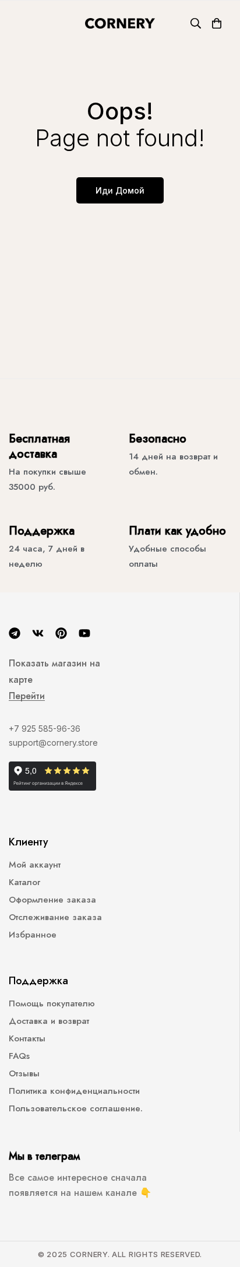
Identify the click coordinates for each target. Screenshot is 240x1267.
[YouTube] (84, 633)
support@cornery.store (53, 742)
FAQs (19, 1056)
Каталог (24, 882)
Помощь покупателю (52, 1003)
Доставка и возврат (49, 1021)
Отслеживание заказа (55, 917)
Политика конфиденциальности (74, 1091)
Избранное (33, 934)
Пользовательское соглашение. (76, 1108)
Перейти (27, 696)
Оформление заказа (52, 899)
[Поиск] (195, 23)
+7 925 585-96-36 (44, 728)
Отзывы (24, 1073)
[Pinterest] (61, 633)
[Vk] (38, 633)
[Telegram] (14, 633)
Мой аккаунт (35, 865)
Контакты (27, 1038)
